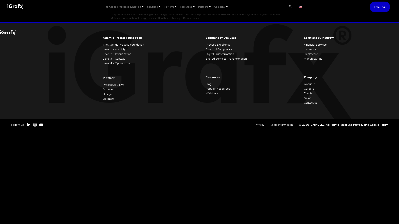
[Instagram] (35, 125)
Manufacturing (313, 58)
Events (308, 93)
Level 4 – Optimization (117, 63)
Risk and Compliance (219, 49)
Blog (208, 84)
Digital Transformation (220, 54)
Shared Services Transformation (226, 58)
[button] (290, 7)
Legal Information (281, 124)
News (308, 98)
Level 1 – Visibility (114, 49)
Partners (203, 6)
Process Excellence (218, 44)
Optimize (108, 98)
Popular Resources (218, 88)
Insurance (310, 49)
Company (219, 6)
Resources (186, 6)
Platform (169, 6)
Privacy (259, 124)
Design (107, 94)
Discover (108, 89)
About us (309, 84)
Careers (309, 88)
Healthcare (311, 54)
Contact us (310, 102)
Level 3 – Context (114, 58)
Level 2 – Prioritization (117, 54)
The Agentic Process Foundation (122, 6)
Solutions (152, 6)
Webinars (212, 93)
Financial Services (315, 44)
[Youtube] (41, 125)
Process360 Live (113, 84)
